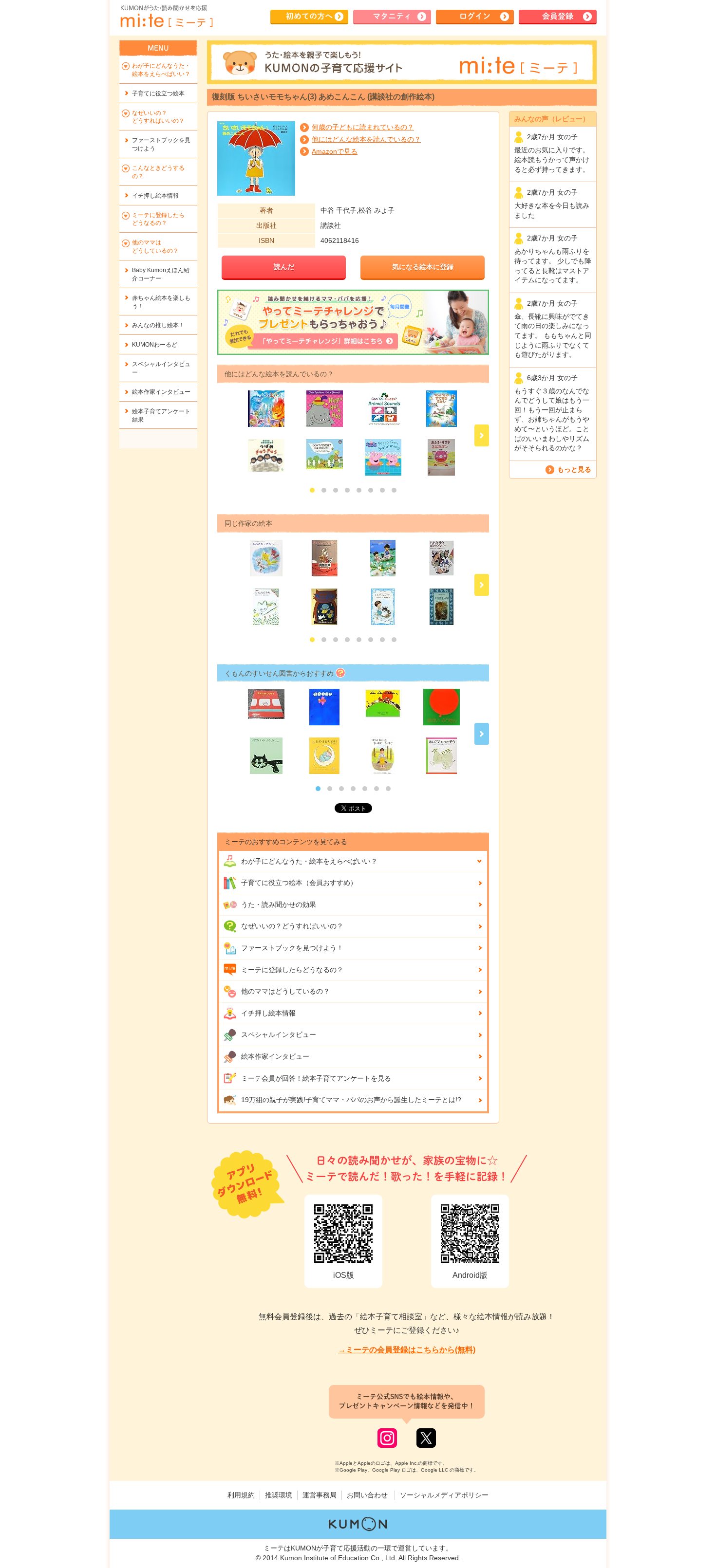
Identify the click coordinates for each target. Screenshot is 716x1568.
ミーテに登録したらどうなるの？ (292, 970)
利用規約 (241, 1495)
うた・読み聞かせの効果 (278, 904)
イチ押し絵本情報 (268, 1013)
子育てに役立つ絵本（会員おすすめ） (299, 882)
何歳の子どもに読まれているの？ (363, 127)
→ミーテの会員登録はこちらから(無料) (406, 1350)
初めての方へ (309, 16)
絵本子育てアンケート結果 (161, 415)
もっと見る (574, 469)
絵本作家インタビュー (275, 1056)
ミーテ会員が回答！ (316, 1078)
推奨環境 (278, 1495)
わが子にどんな (309, 861)
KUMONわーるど (154, 344)
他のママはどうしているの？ (285, 991)
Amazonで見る (335, 151)
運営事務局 (319, 1495)
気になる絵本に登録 (422, 267)
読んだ (284, 267)
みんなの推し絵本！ (158, 325)
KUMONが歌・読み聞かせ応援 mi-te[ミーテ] (166, 16)
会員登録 (557, 16)
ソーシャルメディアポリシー (444, 1495)
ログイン (474, 16)
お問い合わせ (367, 1495)
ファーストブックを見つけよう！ (292, 948)
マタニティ (392, 16)
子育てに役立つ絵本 (158, 93)
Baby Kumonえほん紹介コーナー (160, 274)
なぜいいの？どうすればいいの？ (292, 926)
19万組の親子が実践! (351, 1100)
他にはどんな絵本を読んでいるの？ (366, 139)
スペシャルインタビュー (278, 1034)
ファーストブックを (161, 144)
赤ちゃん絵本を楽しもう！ (161, 302)
